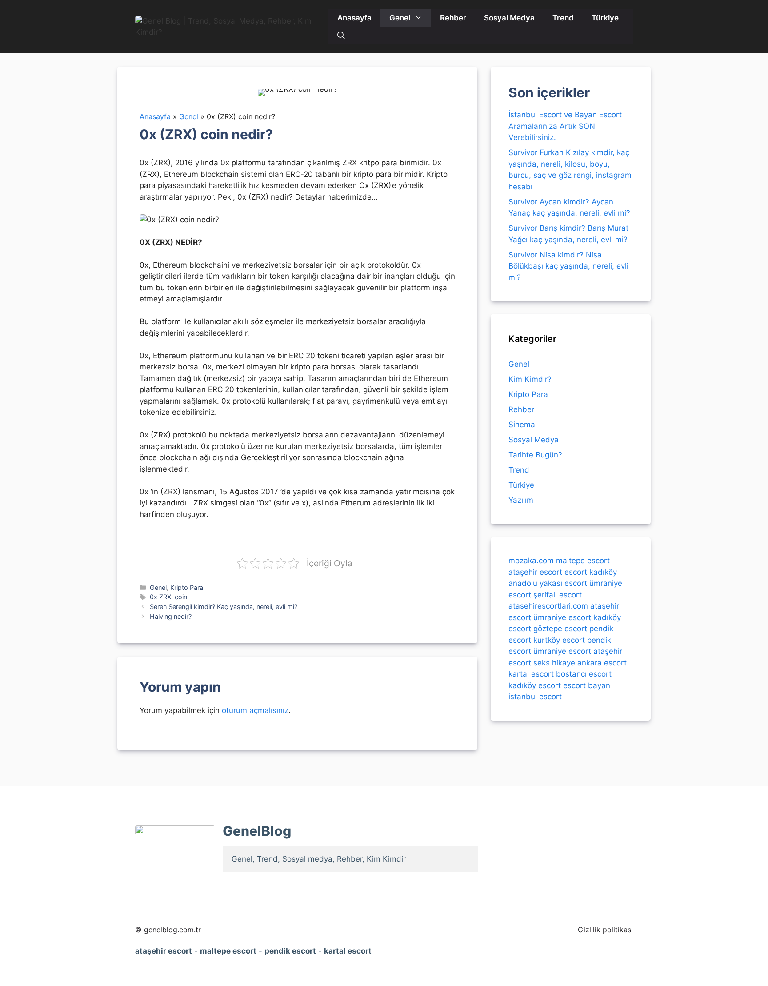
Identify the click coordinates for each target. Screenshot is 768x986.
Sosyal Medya (509, 17)
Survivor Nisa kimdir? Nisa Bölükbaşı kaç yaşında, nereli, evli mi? (568, 266)
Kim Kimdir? (530, 379)
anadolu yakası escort (547, 583)
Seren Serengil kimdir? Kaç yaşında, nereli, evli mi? (223, 606)
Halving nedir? (171, 616)
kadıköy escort (534, 685)
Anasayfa (354, 17)
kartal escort (531, 673)
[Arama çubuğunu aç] (341, 35)
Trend (563, 17)
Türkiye (605, 17)
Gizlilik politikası (605, 929)
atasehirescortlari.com (548, 605)
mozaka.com (531, 560)
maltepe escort (583, 560)
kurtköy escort (559, 639)
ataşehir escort (535, 571)
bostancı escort (584, 673)
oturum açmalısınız (255, 710)
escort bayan (586, 685)
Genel (399, 17)
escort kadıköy (590, 571)
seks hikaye (554, 662)
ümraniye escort (562, 617)
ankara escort (602, 662)
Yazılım (520, 500)
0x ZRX (160, 597)
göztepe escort (560, 628)
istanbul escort (535, 696)
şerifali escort (557, 594)
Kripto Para (186, 587)
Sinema (521, 424)
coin (181, 597)
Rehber (453, 17)
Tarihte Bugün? (535, 454)
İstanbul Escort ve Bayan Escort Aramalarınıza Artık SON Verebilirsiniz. (565, 126)
